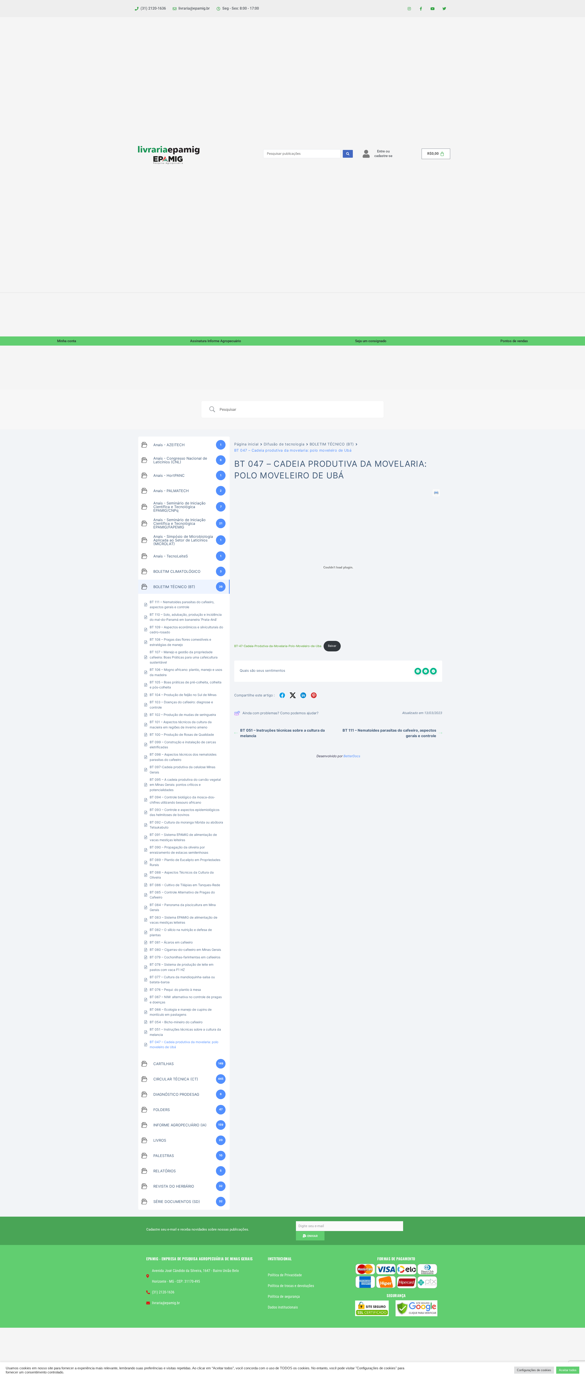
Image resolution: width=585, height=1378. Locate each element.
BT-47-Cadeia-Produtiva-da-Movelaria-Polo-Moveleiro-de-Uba (277, 646)
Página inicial (246, 444)
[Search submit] (348, 154)
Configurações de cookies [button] (534, 1370)
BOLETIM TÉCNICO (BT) (332, 444)
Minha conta (66, 341)
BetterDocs (351, 756)
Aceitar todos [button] (568, 1370)
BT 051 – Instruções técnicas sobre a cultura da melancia (282, 733)
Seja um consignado (370, 341)
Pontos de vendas (514, 341)
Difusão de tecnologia (284, 444)
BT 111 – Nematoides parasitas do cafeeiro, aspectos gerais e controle (389, 733)
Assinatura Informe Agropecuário (215, 341)
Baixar (332, 646)
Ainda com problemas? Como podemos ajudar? (280, 713)
